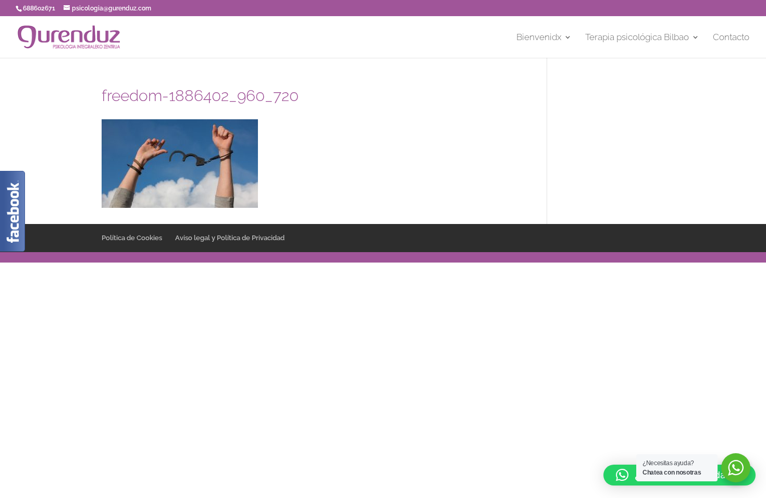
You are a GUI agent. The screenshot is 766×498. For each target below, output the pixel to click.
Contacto (731, 37)
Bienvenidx (538, 37)
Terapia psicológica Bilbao (637, 37)
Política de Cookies (132, 238)
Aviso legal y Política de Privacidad (230, 238)
